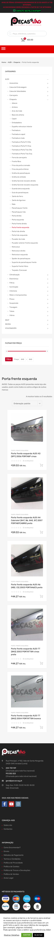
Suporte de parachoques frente (24, 262)
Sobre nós (8, 825)
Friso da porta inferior (20, 169)
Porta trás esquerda (19, 235)
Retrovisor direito (18, 251)
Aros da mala (17, 111)
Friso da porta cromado (21, 165)
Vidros (12, 315)
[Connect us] (4, 804)
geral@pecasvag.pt (14, 781)
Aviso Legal (8, 878)
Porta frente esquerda (19, 450)
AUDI (10, 62)
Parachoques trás (19, 212)
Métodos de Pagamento (13, 855)
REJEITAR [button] (38, 935)
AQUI (48, 930)
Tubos (11, 311)
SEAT (7, 320)
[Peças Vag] (27, 25)
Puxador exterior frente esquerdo (25, 243)
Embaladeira (17, 123)
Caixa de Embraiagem (18, 87)
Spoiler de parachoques (21, 258)
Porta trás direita (18, 231)
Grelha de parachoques (21, 173)
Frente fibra (16, 161)
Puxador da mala (18, 239)
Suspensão (13, 303)
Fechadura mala (18, 138)
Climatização (14, 275)
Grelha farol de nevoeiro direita (24, 181)
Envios (6, 851)
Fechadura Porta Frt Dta (21, 142)
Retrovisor (16, 247)
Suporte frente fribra (20, 266)
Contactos (8, 829)
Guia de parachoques (20, 192)
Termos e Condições (12, 859)
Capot (14, 119)
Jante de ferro (17, 196)
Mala (13, 204)
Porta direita (16, 216)
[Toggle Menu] (3, 49)
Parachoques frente (19, 208)
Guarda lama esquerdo (21, 189)
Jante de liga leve (18, 200)
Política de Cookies (11, 866)
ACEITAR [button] (26, 935)
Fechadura (16, 130)
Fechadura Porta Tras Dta (22, 150)
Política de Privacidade (13, 863)
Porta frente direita (19, 224)
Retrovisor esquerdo (20, 255)
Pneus (11, 299)
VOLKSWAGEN (10, 328)
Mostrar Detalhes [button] (11, 935)
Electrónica (13, 279)
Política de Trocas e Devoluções (17, 870)
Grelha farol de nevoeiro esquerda (25, 185)
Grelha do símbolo (19, 177)
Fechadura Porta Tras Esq (22, 154)
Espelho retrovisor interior (22, 127)
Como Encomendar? (12, 847)
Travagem (13, 307)
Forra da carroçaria (19, 157)
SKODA (8, 324)
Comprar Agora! (41, 465)
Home (4, 62)
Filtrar (8, 359)
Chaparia (17, 62)
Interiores (13, 291)
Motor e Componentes (18, 295)
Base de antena (18, 115)
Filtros (11, 283)
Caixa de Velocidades (17, 91)
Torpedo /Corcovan (19, 270)
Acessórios (13, 83)
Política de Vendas (11, 874)
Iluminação (13, 287)
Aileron (14, 103)
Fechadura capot (18, 134)
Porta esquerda (18, 220)
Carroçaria (13, 95)
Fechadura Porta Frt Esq (21, 146)
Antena (15, 107)
